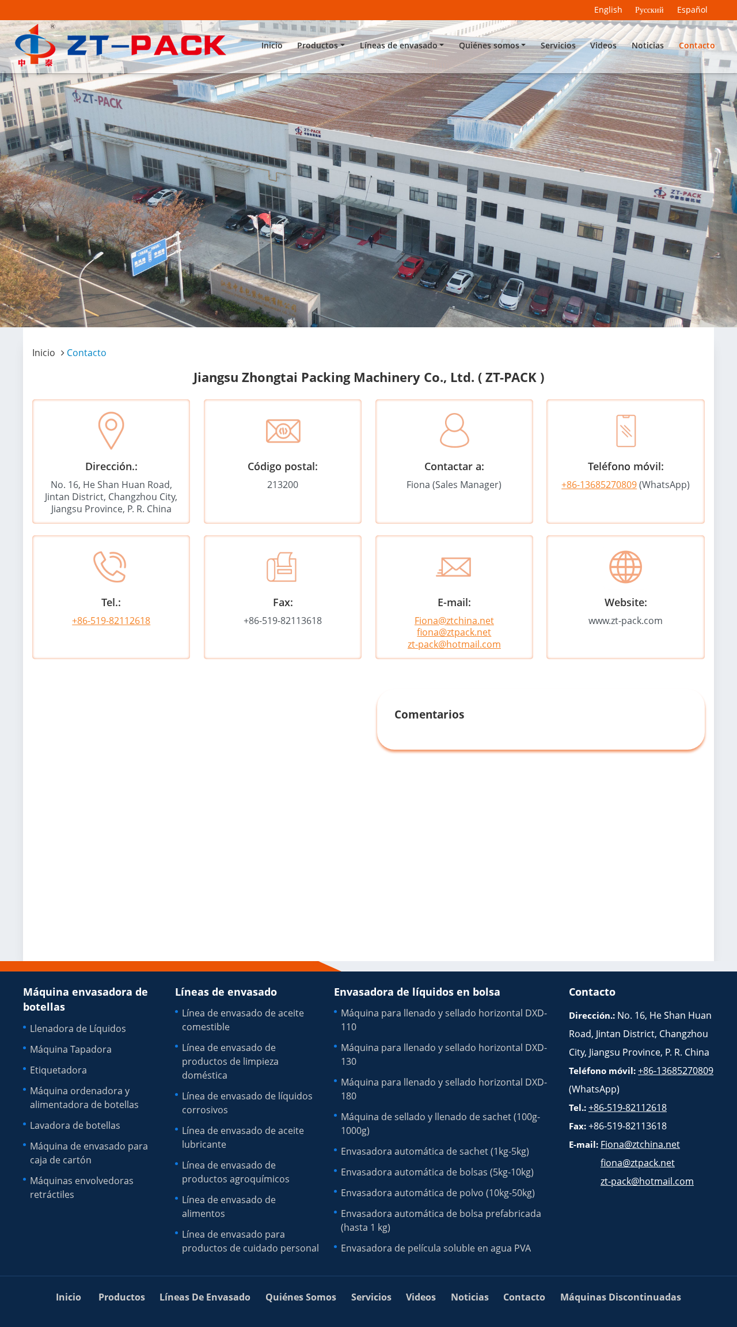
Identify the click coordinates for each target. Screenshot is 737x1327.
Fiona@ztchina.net (454, 620)
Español (692, 9)
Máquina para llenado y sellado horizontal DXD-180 (444, 1089)
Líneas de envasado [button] (399, 45)
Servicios (558, 45)
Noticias (648, 45)
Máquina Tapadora (71, 1049)
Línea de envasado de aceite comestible (243, 1020)
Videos (603, 45)
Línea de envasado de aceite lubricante (243, 1137)
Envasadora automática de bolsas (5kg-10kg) (437, 1172)
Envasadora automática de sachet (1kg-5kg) (435, 1151)
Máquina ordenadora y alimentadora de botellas (84, 1097)
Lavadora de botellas (75, 1125)
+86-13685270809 (599, 484)
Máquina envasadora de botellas (85, 999)
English (608, 9)
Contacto (697, 45)
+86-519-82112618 (111, 620)
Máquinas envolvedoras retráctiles (82, 1187)
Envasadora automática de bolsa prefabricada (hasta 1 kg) (441, 1220)
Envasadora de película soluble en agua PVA (436, 1248)
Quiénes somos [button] (489, 45)
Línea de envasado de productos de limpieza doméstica (230, 1061)
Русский (649, 9)
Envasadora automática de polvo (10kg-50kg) (438, 1192)
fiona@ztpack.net (454, 632)
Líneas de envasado (226, 992)
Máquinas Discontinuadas (620, 1297)
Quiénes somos (300, 1297)
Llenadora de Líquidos (78, 1028)
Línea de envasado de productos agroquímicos (236, 1172)
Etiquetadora (58, 1070)
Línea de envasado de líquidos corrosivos (247, 1103)
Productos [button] (317, 45)
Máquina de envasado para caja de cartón (89, 1153)
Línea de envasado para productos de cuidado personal (250, 1241)
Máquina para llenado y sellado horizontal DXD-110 (444, 1020)
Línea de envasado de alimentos (229, 1206)
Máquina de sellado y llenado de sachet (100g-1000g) (440, 1123)
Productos (121, 1297)
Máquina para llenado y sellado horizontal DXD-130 (444, 1054)
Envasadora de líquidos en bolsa (417, 992)
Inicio (272, 45)
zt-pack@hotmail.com (454, 644)
